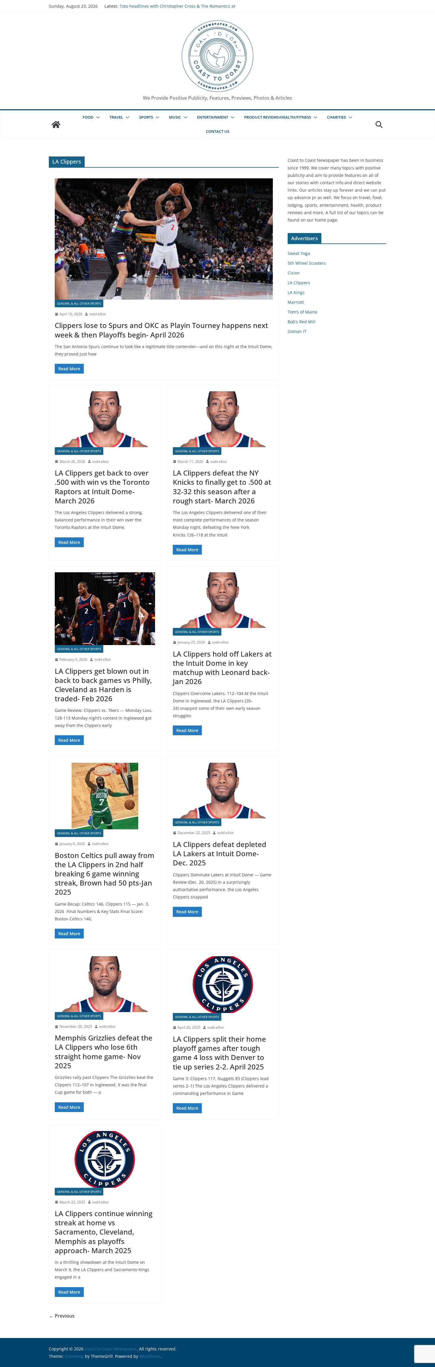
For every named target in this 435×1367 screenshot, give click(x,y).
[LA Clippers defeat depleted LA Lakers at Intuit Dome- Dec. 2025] (223, 790)
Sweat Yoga (299, 253)
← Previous (62, 1316)
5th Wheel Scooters (307, 263)
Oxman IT (297, 331)
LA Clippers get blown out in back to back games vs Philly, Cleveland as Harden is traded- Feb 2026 (103, 685)
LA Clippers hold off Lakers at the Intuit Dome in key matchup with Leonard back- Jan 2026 (222, 667)
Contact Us (217, 131)
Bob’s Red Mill (301, 321)
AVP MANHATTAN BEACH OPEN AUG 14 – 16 (163, 6)
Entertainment (212, 117)
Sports (146, 117)
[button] (97, 117)
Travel (116, 117)
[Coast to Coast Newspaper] (56, 124)
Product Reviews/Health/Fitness (277, 117)
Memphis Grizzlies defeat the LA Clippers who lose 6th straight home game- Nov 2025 (103, 1051)
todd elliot (97, 313)
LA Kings (296, 292)
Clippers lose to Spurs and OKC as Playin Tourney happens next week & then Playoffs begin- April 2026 (161, 329)
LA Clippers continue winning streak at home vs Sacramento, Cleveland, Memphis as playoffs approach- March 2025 (103, 1231)
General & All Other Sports (79, 303)
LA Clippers (299, 282)
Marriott (296, 302)
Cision (294, 273)
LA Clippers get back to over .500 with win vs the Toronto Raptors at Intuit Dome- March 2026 (102, 486)
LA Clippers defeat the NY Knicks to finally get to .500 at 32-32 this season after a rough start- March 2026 (222, 486)
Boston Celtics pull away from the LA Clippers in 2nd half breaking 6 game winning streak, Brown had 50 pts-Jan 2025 (104, 873)
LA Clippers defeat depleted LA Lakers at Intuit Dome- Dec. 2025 (219, 853)
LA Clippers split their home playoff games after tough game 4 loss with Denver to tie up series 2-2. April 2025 (219, 1053)
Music (175, 117)
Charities (336, 117)
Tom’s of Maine (303, 312)
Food (88, 117)
